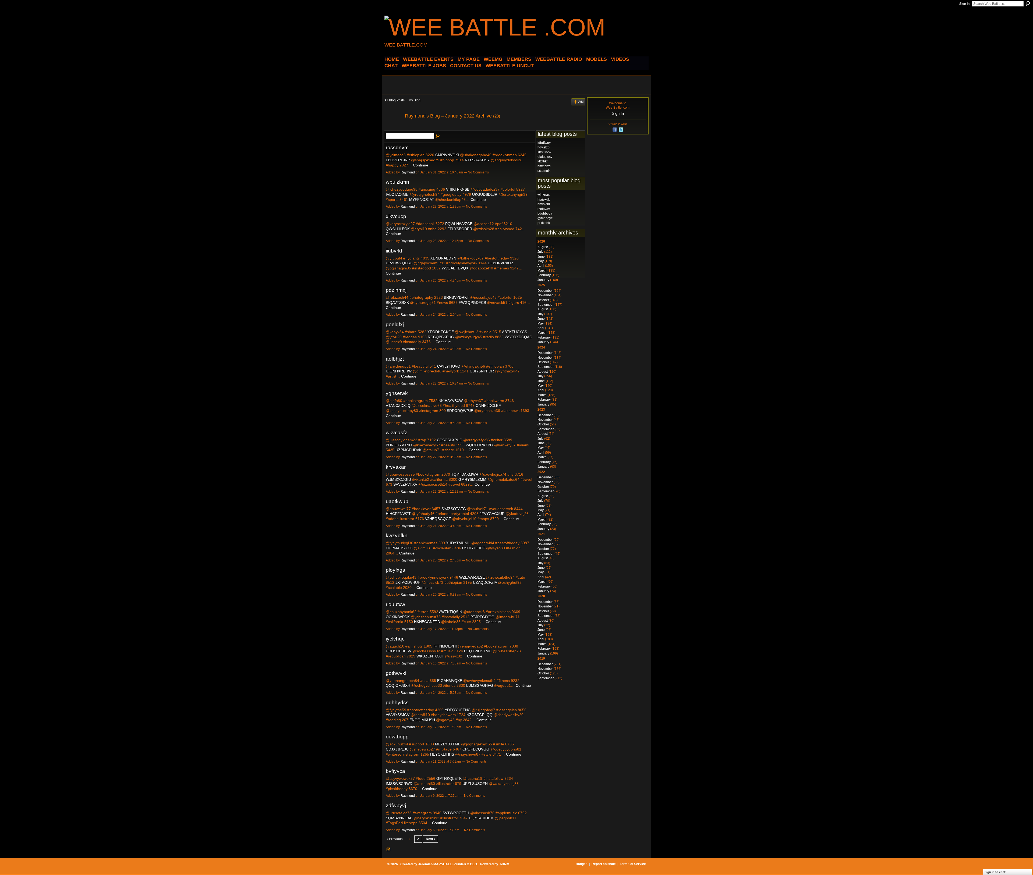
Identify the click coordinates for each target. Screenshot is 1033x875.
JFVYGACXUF (492, 513)
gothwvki (396, 673)
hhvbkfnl (543, 204)
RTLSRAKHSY (477, 160)
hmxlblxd (544, 166)
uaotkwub (397, 501)
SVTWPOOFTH (456, 813)
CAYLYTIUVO (448, 366)
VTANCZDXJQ (398, 405)
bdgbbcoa (544, 213)
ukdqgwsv (544, 157)
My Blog (414, 100)
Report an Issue (604, 864)
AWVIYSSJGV (397, 715)
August (542, 247)
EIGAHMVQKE (449, 680)
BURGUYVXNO (399, 445)
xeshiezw (544, 152)
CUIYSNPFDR (482, 371)
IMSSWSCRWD (399, 783)
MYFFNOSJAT (421, 199)
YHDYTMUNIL (458, 543)
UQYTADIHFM (481, 818)
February (544, 275)
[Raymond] (393, 128)
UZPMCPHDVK (408, 450)
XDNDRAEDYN (443, 258)
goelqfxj (395, 324)
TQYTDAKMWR (464, 474)
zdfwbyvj (396, 805)
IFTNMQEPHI (445, 646)
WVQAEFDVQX (455, 268)
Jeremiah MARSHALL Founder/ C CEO (447, 864)
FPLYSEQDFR (459, 229)
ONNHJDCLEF (488, 405)
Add (580, 101)
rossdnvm (397, 147)
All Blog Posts (394, 100)
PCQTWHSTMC (477, 651)
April (540, 266)
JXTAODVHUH (407, 582)
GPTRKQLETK (449, 778)
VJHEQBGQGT (438, 519)
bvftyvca (395, 771)
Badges (582, 864)
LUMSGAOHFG (479, 685)
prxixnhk (543, 223)
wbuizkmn (397, 182)
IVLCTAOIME (397, 194)
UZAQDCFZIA (485, 582)
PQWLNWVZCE (458, 224)
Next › (430, 839)
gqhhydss (397, 702)
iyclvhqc (395, 639)
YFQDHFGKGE (440, 332)
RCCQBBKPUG (441, 337)
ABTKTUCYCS (514, 332)
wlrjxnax (543, 195)
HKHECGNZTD (427, 622)
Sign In (964, 4)
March (542, 270)
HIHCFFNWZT (398, 513)
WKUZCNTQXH (429, 656)
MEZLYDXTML (447, 744)
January (543, 280)
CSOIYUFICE (473, 548)
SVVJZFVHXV (405, 484)
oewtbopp (397, 736)
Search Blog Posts (438, 136)
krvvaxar (396, 467)
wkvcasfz (396, 432)
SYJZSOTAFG (453, 509)
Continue (420, 165)
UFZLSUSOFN (475, 783)
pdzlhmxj (396, 290)
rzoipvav (543, 209)
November (545, 295)
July (540, 252)
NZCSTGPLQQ (479, 715)
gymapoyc (545, 218)
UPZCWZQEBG (399, 263)
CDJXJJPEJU (397, 749)
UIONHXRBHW (399, 371)
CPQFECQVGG (475, 749)
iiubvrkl (394, 251)
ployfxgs (395, 570)
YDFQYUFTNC (457, 710)
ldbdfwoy (544, 143)
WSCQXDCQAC (518, 337)
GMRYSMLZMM (472, 479)
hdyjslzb (543, 147)
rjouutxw (395, 604)
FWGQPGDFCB (472, 302)
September (545, 305)
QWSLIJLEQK (398, 229)
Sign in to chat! (995, 872)
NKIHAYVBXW (450, 401)
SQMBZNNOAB (399, 818)
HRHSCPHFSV (398, 651)
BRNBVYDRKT (456, 297)
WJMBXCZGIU (398, 479)
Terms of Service (633, 864)
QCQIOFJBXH (398, 685)
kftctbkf (542, 161)
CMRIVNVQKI (447, 155)
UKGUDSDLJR (484, 194)
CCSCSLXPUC (449, 440)
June (541, 256)
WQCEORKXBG (479, 445)
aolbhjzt (395, 359)
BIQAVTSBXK (397, 302)
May (540, 261)
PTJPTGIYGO (482, 617)
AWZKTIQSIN (450, 612)
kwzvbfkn (397, 535)
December (545, 291)
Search (1028, 3)
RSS (388, 849)
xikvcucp (396, 216)
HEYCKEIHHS (442, 754)
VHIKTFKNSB (457, 189)
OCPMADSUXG (399, 548)
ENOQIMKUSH (422, 720)
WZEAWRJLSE (472, 577)
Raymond (408, 172)
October (543, 300)
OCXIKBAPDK (398, 617)
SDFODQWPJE (460, 410)
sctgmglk (543, 171)
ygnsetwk (397, 393)
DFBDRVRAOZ (501, 263)
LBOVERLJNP (398, 160)
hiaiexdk (543, 199)
